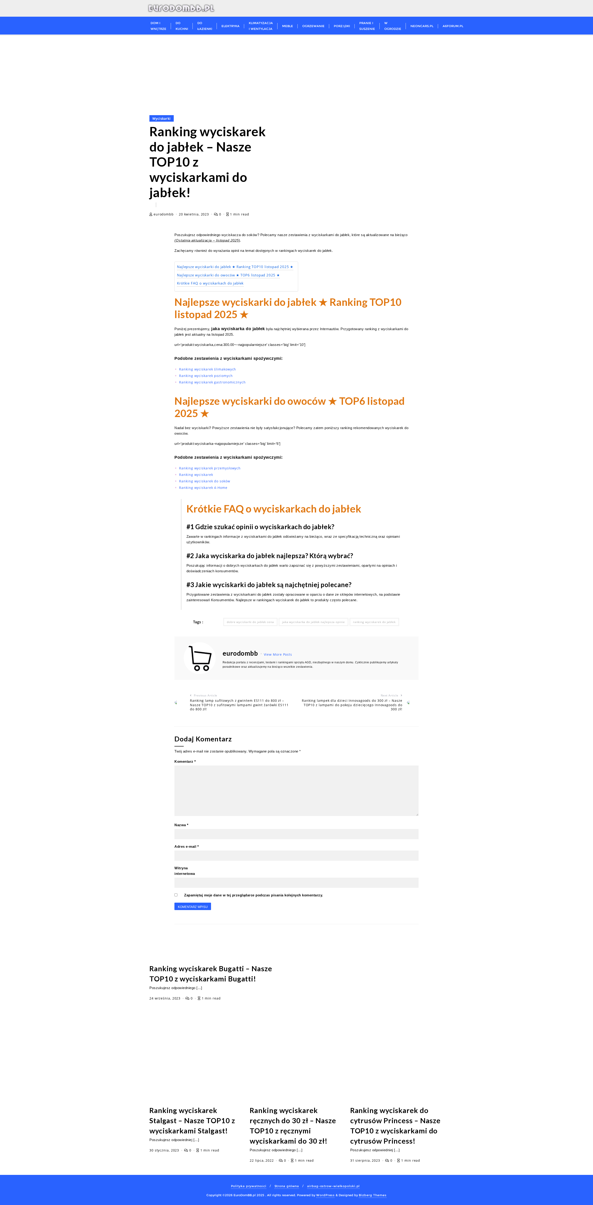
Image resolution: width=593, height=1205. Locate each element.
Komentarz (185, 761)
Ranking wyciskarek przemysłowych (210, 468)
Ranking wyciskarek (196, 474)
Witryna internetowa (184, 871)
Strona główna (286, 1186)
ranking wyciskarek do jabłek (374, 622)
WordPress (325, 1195)
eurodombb (163, 214)
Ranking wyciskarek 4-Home (203, 487)
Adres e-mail (186, 846)
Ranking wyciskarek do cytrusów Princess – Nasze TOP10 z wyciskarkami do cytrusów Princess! (395, 1125)
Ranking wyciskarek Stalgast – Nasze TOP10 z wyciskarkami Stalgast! (192, 1120)
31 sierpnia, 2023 (365, 1160)
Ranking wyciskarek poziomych (206, 375)
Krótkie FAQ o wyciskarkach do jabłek (210, 283)
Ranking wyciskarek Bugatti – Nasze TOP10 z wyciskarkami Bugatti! (210, 973)
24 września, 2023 (165, 998)
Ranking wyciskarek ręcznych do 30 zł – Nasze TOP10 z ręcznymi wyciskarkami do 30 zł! (293, 1125)
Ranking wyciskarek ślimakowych (207, 369)
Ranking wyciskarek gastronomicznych (212, 382)
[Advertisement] (296, 70)
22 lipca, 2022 (262, 1160)
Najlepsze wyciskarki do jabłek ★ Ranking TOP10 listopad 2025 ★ (235, 266)
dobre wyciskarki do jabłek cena (250, 622)
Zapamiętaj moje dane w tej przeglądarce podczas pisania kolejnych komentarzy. (253, 895)
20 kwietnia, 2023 (194, 214)
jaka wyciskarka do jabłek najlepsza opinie (313, 622)
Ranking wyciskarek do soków (204, 481)
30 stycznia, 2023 (164, 1150)
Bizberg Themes (373, 1195)
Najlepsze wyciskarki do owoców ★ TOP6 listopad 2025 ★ (228, 275)
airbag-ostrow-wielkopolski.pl (333, 1186)
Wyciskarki (161, 118)
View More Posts (278, 654)
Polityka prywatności (248, 1186)
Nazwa (181, 825)
